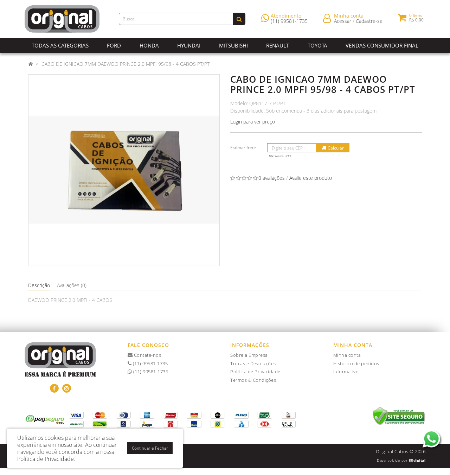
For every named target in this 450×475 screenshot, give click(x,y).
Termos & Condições (253, 380)
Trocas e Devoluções (253, 363)
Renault (277, 45)
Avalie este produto (310, 178)
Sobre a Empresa (249, 355)
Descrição (39, 285)
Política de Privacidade (255, 371)
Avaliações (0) (71, 285)
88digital (417, 460)
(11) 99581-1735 (289, 21)
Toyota (317, 45)
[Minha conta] (327, 17)
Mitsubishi (233, 45)
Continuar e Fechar (150, 448)
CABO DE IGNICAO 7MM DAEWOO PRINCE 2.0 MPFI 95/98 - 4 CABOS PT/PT (125, 64)
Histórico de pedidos (356, 363)
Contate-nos (147, 355)
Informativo (346, 371)
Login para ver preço (252, 121)
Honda (149, 45)
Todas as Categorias (60, 45)
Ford (114, 45)
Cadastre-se (369, 21)
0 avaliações (271, 178)
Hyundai (188, 45)
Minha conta (347, 355)
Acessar (342, 21)
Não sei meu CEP (280, 156)
